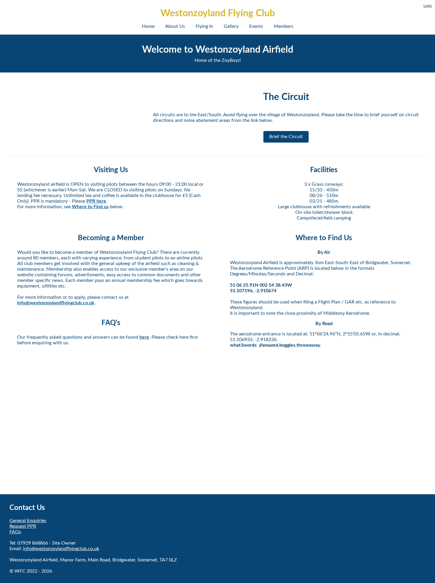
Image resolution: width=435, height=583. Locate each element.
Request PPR (22, 526)
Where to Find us (90, 206)
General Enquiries (27, 520)
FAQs (15, 531)
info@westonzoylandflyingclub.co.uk (55, 303)
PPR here (96, 201)
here (144, 337)
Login (427, 5)
